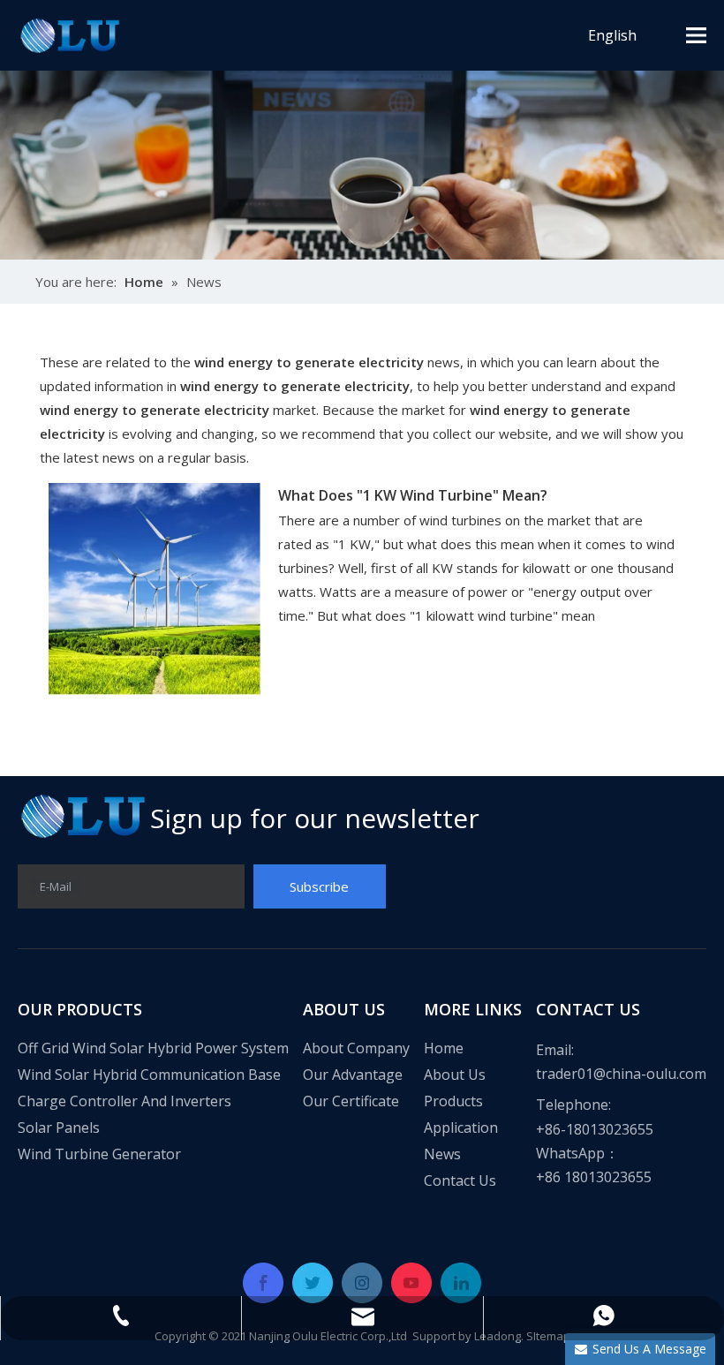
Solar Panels (59, 1127)
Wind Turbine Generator (99, 1154)
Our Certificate (351, 1101)
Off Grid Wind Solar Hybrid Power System (153, 1048)
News (442, 1154)
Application (461, 1127)
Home (444, 1048)
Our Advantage (353, 1074)
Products (453, 1101)
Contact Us (460, 1180)
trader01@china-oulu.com (621, 1073)
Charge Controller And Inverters (124, 1101)
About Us (455, 1074)
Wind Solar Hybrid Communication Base (149, 1074)
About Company (356, 1048)
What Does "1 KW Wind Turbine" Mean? (412, 495)
